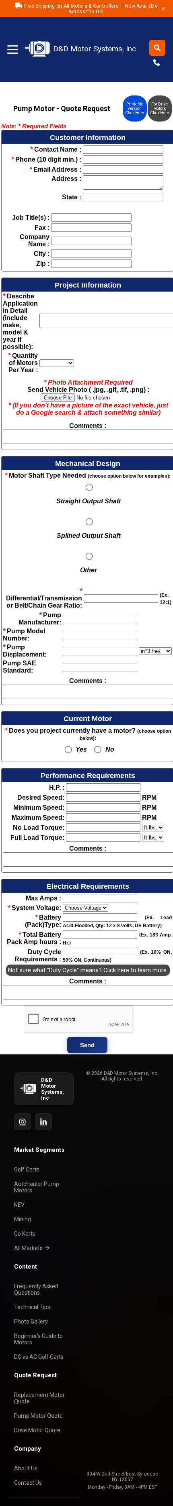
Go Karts (24, 1233)
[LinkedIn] (43, 1121)
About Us (25, 1468)
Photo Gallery (31, 1321)
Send (87, 1045)
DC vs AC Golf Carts (39, 1357)
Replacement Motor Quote (39, 1398)
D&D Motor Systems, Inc (87, 49)
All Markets (28, 1248)
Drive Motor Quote (37, 1430)
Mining (22, 1219)
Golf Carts (26, 1169)
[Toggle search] (157, 48)
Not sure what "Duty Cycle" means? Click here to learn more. (88, 970)
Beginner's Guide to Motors (38, 1339)
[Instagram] (22, 1121)
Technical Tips (32, 1307)
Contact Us (28, 1483)
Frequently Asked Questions (36, 1289)
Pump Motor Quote (38, 1416)
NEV (19, 1205)
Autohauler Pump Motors (36, 1187)
